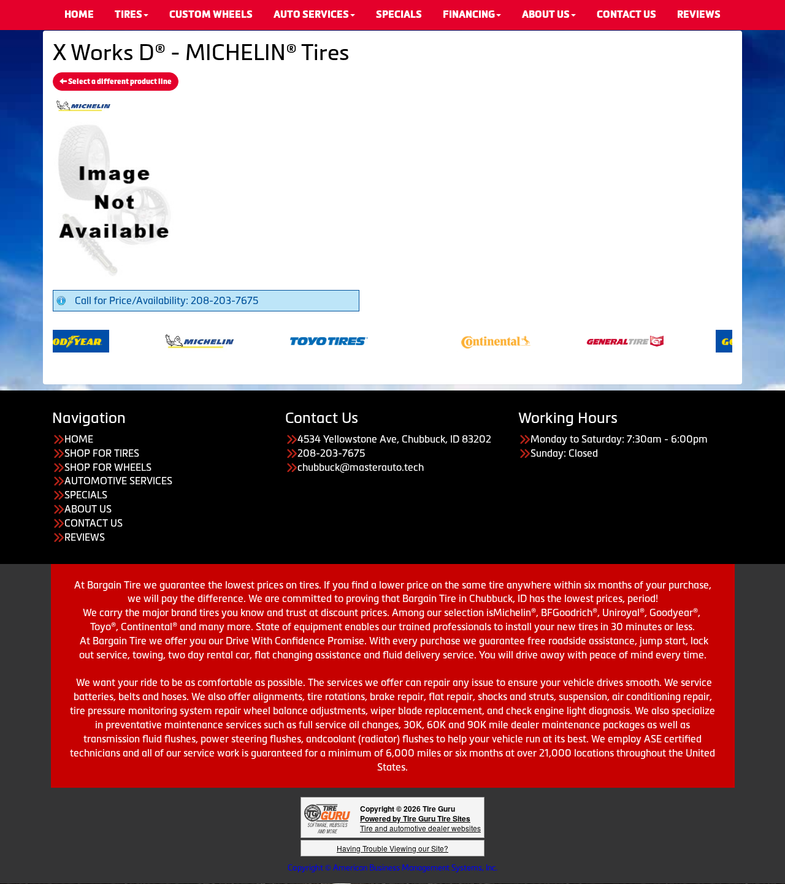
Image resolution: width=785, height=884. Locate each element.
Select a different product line (119, 81)
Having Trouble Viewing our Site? (392, 848)
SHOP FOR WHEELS (107, 467)
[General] (612, 340)
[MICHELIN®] (187, 340)
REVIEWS (84, 537)
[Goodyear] (57, 340)
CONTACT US (93, 522)
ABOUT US (88, 508)
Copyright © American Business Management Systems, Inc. (392, 867)
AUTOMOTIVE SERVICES (118, 480)
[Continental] (483, 340)
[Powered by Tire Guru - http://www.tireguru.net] (327, 817)
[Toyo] (316, 340)
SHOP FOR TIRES (101, 453)
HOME (78, 438)
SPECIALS (85, 494)
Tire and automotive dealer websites (420, 823)
